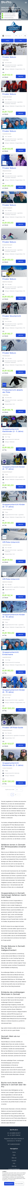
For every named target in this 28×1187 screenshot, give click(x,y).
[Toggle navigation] (26, 2)
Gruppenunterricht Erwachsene (10, 653)
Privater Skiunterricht (11, 316)
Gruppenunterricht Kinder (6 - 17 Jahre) (13, 468)
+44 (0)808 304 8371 (15, 1133)
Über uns (14, 1158)
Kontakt (14, 1160)
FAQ (14, 1163)
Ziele (14, 1155)
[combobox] (7, 40)
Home (14, 1152)
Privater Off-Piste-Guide (12, 727)
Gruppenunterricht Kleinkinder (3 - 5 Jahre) (12, 430)
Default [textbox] (7, 40)
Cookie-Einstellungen (14, 1169)
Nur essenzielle (19, 1183)
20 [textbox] (16, 789)
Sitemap (14, 1166)
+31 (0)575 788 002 (14, 1135)
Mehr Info (21, 76)
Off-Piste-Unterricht (11, 542)
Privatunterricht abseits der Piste (12, 391)
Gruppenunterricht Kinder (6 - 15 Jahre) (13, 691)
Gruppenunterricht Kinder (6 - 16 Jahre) (13, 615)
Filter (21, 40)
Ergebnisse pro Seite (9, 789)
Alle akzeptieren (9, 1183)
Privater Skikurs (9, 57)
